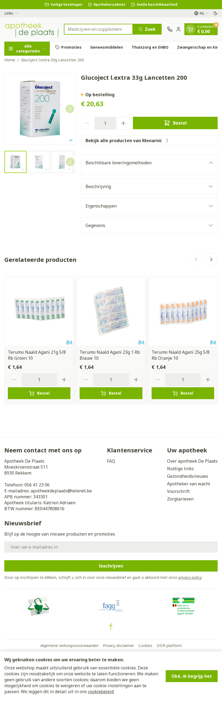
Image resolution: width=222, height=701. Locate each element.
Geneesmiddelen (106, 47)
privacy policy (189, 577)
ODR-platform (169, 645)
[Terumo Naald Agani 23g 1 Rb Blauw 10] (110, 311)
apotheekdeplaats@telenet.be (61, 491)
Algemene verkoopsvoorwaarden (69, 645)
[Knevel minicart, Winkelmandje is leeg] (190, 29)
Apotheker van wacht (188, 484)
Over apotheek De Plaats (192, 461)
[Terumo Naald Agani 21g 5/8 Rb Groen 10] (39, 311)
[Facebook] (111, 627)
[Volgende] (70, 109)
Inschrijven (111, 566)
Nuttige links (180, 469)
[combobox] (98, 29)
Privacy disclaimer (118, 645)
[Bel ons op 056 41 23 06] (169, 29)
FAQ (111, 461)
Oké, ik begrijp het (191, 676)
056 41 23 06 (37, 485)
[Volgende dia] (211, 259)
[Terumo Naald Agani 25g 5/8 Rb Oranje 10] (182, 311)
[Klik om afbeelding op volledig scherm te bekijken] (40, 109)
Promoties (71, 47)
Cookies (145, 645)
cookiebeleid (101, 692)
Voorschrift (178, 491)
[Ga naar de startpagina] (31, 29)
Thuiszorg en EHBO (150, 47)
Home (9, 59)
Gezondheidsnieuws (187, 476)
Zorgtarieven (180, 499)
